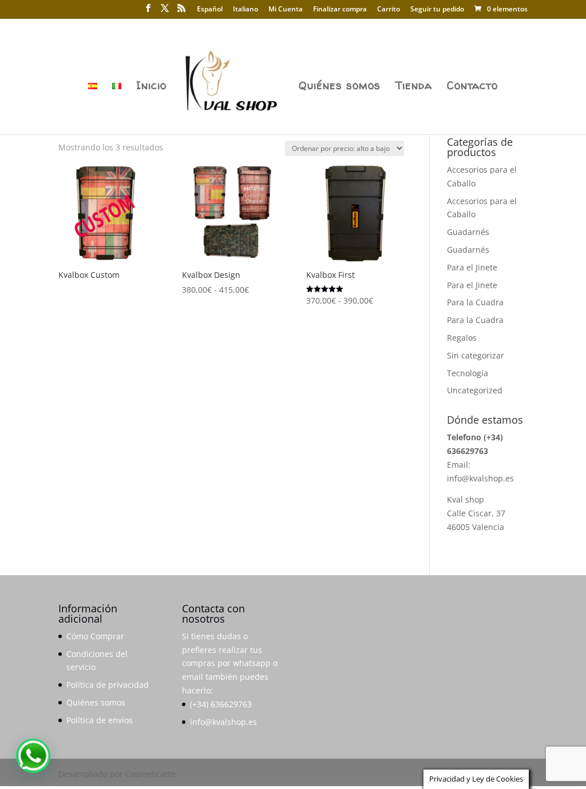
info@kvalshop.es (480, 478)
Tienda (413, 87)
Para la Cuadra (475, 302)
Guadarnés (468, 231)
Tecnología (467, 373)
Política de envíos (99, 720)
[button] (33, 756)
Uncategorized (474, 390)
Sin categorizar (475, 355)
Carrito (388, 10)
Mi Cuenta (285, 10)
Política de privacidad (107, 684)
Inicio (151, 87)
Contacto (472, 87)
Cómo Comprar (95, 636)
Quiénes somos (340, 87)
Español (210, 10)
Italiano (245, 10)
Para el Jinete (472, 267)
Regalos (462, 337)
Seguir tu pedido (437, 10)
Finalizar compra (340, 10)
